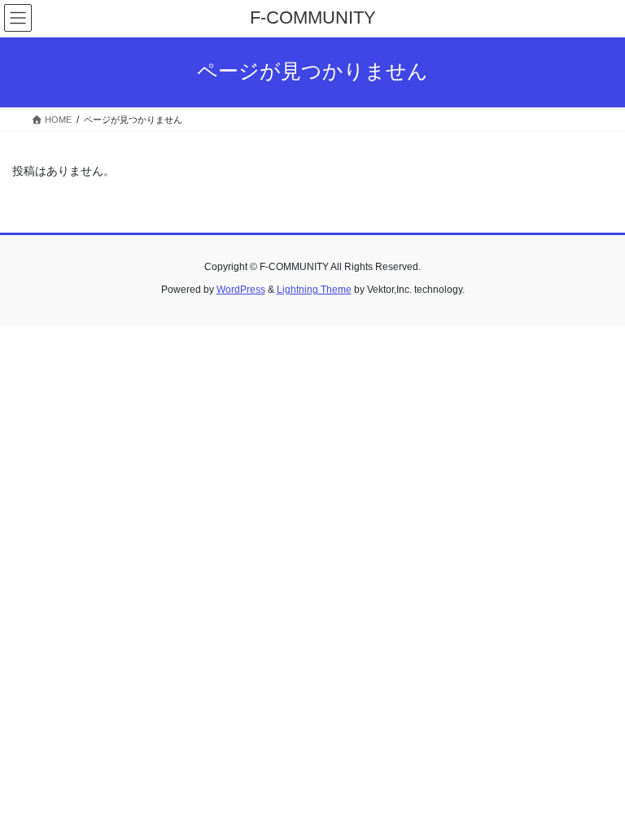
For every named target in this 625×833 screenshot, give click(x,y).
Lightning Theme (314, 289)
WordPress (240, 289)
